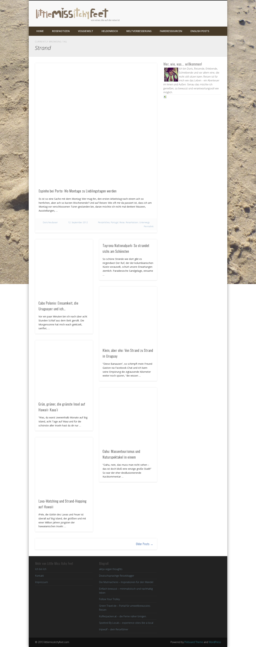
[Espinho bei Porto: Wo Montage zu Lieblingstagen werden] (96, 124)
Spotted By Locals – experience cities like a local (126, 622)
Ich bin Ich (40, 569)
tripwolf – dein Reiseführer (113, 629)
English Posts (200, 31)
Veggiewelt (85, 31)
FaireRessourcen (171, 31)
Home (40, 31)
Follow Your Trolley (109, 599)
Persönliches (104, 222)
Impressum (41, 582)
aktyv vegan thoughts (110, 569)
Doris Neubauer (50, 222)
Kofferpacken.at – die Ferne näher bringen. (122, 616)
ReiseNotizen (61, 31)
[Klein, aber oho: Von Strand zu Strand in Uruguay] (128, 315)
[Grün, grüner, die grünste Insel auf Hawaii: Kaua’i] (64, 369)
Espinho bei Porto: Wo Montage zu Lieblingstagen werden (78, 190)
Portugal (114, 222)
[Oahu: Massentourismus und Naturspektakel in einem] (128, 416)
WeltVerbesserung (139, 31)
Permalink (148, 226)
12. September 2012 (78, 222)
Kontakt (39, 575)
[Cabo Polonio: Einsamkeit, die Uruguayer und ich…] (64, 268)
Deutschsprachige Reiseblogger (116, 575)
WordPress (215, 642)
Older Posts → (144, 544)
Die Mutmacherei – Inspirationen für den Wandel (126, 582)
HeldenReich (110, 31)
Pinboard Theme (193, 642)
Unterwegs (144, 222)
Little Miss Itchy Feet (78, 13)
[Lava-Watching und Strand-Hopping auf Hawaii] (64, 466)
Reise (122, 222)
